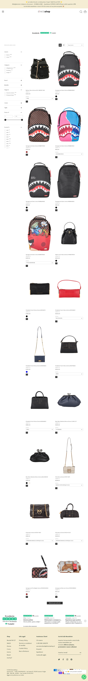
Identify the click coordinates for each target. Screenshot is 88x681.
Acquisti (39, 649)
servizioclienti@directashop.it (45, 646)
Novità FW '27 (11, 640)
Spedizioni (39, 652)
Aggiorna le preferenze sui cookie (15, 675)
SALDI (9, 643)
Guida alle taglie (41, 655)
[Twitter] (59, 659)
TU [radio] (26, 101)
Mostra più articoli (54, 603)
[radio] (56, 96)
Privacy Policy (23, 640)
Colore (27, 96)
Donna (9, 646)
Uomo (9, 652)
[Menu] (3, 11)
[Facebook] (63, 659)
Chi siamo (39, 640)
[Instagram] (67, 659)
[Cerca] (81, 12)
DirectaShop (14, 670)
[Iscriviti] (80, 653)
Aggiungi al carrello (39, 86)
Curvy (9, 649)
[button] (60, 45)
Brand (9, 655)
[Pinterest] (71, 659)
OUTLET (9, 658)
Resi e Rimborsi (24, 651)
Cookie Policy (23, 648)
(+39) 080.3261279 (42, 643)
